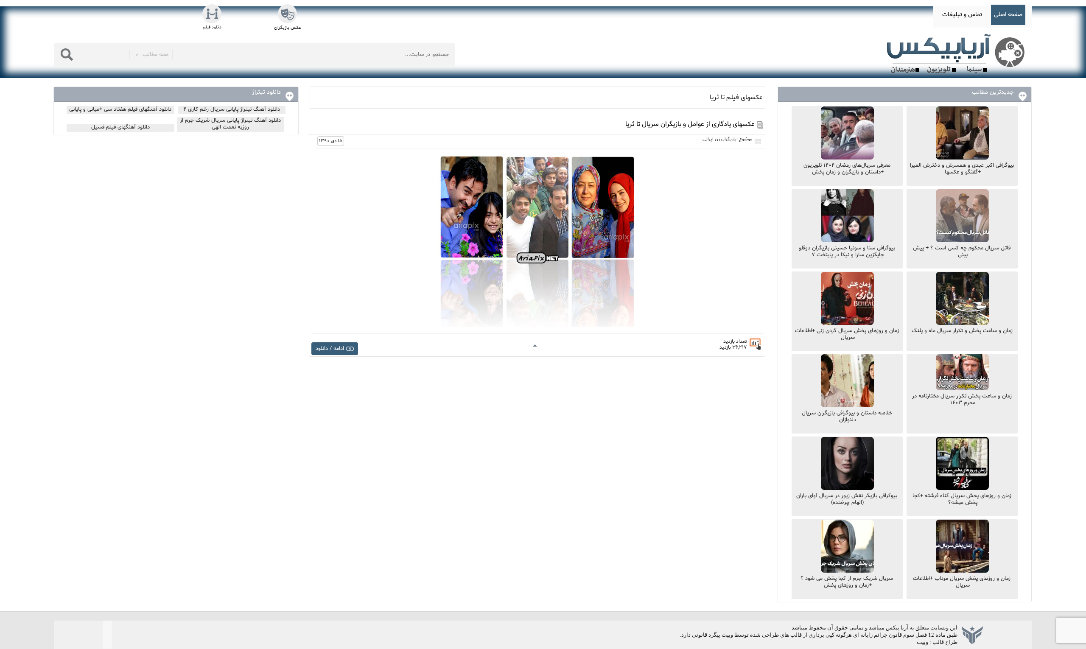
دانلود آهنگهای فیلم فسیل (120, 127)
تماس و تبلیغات (962, 15)
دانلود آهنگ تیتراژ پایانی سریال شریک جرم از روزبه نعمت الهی (230, 124)
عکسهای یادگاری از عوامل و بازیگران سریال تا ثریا (690, 124)
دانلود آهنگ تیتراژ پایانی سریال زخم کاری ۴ (231, 109)
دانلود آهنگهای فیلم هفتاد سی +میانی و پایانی (120, 109)
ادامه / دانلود (330, 348)
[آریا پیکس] (957, 54)
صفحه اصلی (1008, 15)
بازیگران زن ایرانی (719, 139)
